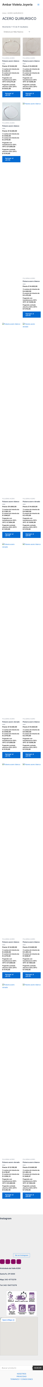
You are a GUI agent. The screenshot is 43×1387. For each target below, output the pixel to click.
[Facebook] (2, 1261)
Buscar (37, 1368)
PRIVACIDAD (21, 1376)
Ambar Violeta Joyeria (17, 4)
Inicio (4, 13)
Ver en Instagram (21, 1255)
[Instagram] (8, 1261)
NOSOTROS (21, 1374)
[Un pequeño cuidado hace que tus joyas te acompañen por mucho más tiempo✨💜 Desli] (36, 1229)
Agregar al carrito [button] (9, 94)
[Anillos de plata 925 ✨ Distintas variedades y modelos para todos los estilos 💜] (7, 1243)
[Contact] (19, 1261)
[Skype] (13, 1261)
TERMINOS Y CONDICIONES (21, 1379)
